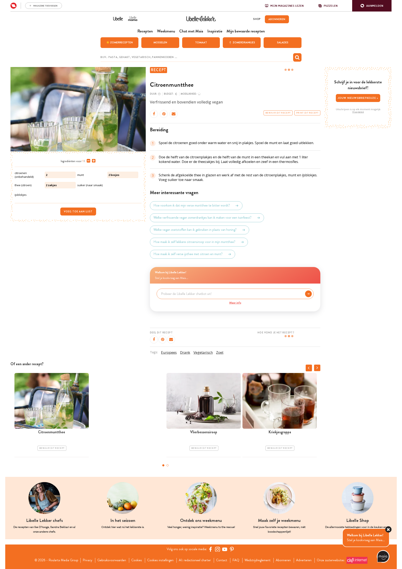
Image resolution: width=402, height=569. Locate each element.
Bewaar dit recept (278, 112)
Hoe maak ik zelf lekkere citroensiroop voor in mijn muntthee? (194, 242)
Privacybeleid (358, 112)
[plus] (92, 161)
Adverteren (304, 560)
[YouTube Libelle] (224, 549)
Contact (221, 560)
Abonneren (283, 560)
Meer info (235, 303)
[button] (372, 6)
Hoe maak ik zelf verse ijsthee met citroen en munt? (188, 254)
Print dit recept (307, 112)
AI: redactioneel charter (195, 560)
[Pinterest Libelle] (231, 549)
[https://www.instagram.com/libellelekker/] (217, 549)
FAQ (235, 560)
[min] (87, 161)
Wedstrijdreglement (258, 560)
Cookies (136, 560)
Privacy (87, 560)
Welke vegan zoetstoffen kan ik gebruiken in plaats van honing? (195, 229)
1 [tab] (163, 465)
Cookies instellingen (160, 560)
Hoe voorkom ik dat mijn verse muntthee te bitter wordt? (191, 205)
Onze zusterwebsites (330, 560)
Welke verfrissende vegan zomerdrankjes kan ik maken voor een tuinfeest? (202, 217)
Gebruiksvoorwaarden (111, 560)
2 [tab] (167, 465)
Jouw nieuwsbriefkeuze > (358, 98)
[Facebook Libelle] (210, 549)
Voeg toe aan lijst (78, 211)
